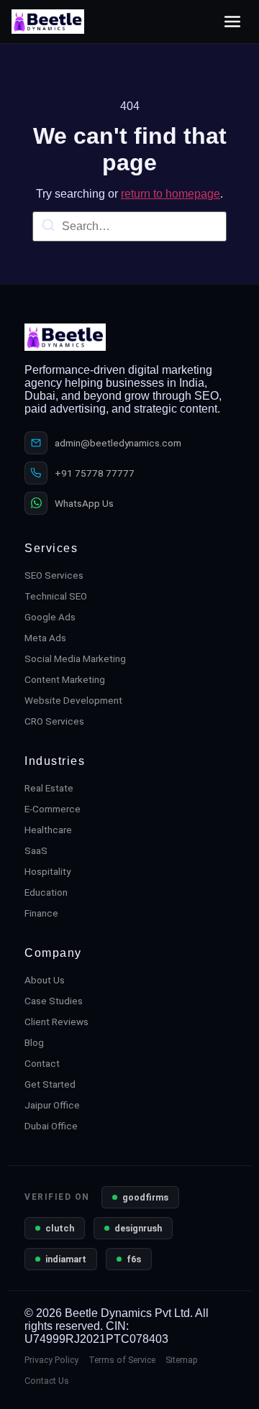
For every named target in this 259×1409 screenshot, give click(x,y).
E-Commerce (52, 808)
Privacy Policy (51, 1359)
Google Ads (50, 617)
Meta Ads (45, 637)
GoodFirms (145, 1197)
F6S (134, 1259)
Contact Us (46, 1380)
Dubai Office (51, 1126)
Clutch (59, 1228)
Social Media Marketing (75, 658)
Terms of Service (121, 1359)
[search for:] (129, 226)
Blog (34, 1042)
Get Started (50, 1084)
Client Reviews (56, 1021)
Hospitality (47, 871)
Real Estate (48, 788)
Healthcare (48, 829)
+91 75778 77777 (95, 473)
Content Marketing (64, 679)
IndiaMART (65, 1259)
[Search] (48, 227)
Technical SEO (55, 596)
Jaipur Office (52, 1105)
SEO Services (53, 575)
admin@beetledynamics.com (118, 443)
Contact (42, 1063)
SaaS (35, 850)
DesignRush (138, 1228)
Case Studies (53, 1000)
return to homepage (170, 194)
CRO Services (54, 721)
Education (46, 892)
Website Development (73, 700)
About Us (44, 980)
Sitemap (181, 1359)
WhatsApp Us (84, 503)
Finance (41, 913)
